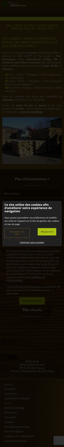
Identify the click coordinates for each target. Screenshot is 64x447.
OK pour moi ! (47, 231)
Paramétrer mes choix (17, 232)
